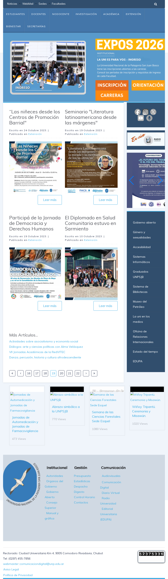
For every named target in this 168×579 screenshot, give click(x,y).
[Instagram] (145, 112)
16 (28, 373)
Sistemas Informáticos (141, 259)
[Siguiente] (86, 373)
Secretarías (36, 26)
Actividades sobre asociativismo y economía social (43, 341)
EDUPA (137, 361)
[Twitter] (153, 112)
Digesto (79, 492)
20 (61, 373)
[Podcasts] (149, 118)
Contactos (81, 502)
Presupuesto (82, 476)
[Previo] (20, 373)
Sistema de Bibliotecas (140, 289)
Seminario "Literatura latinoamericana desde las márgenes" (91, 117)
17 (37, 373)
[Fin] (94, 373)
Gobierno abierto (144, 222)
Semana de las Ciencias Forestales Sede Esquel (106, 416)
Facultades (59, 3)
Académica (111, 14)
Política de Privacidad (18, 575)
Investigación (86, 14)
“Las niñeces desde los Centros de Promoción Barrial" (34, 117)
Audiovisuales (111, 476)
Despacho (81, 486)
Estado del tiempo (145, 351)
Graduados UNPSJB (140, 274)
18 (45, 373)
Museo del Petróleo (140, 304)
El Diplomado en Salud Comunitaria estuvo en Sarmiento (90, 223)
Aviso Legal (11, 569)
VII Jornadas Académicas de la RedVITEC (37, 352)
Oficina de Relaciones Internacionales (143, 337)
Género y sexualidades (142, 234)
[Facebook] (138, 112)
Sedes (43, 3)
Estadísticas (82, 481)
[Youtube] (141, 118)
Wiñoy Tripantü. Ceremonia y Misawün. (144, 411)
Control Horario (84, 497)
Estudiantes (15, 14)
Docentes (38, 14)
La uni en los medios (141, 319)
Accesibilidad (142, 247)
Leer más (50, 200)
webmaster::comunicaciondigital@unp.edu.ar (33, 564)
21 (69, 373)
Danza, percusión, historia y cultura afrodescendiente (45, 357)
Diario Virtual (111, 493)
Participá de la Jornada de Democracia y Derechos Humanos (35, 223)
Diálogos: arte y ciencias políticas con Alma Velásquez (46, 347)
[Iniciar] (12, 373)
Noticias (12, 3)
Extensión (133, 14)
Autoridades (54, 476)
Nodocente (60, 14)
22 (77, 373)
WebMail (27, 3)
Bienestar (13, 26)
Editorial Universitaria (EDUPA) (108, 514)
